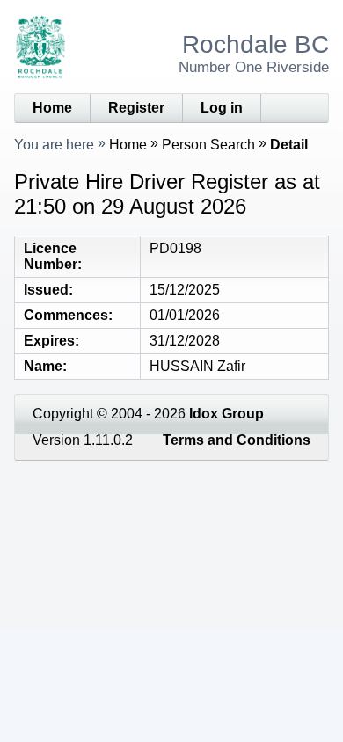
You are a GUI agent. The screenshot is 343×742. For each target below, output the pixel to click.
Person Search (208, 144)
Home (52, 107)
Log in (222, 107)
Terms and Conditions (236, 440)
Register (136, 107)
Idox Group (226, 413)
